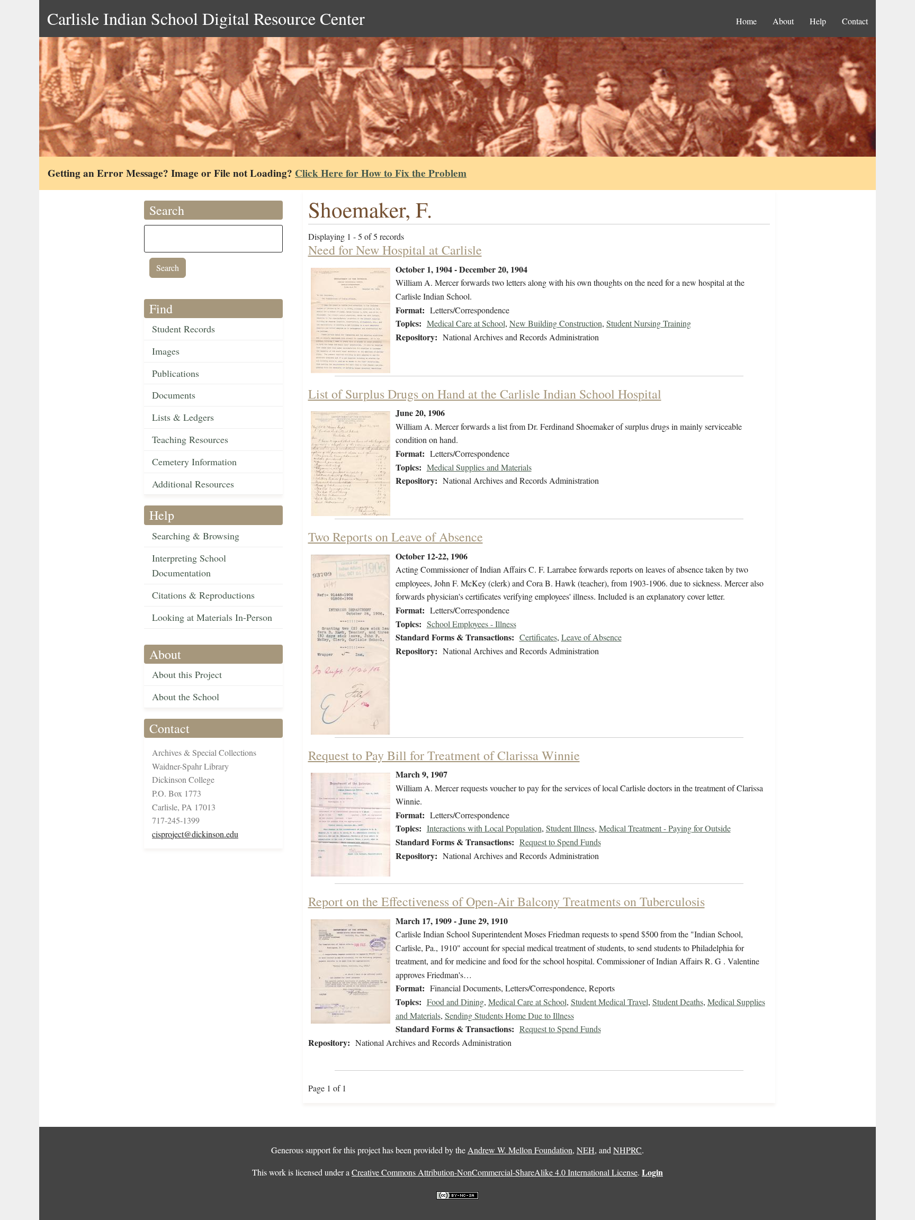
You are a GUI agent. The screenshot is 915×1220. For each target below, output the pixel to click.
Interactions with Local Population (484, 828)
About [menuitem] (783, 21)
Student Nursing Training (648, 323)
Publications (175, 373)
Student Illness (570, 828)
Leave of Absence (591, 637)
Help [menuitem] (818, 21)
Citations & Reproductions (203, 595)
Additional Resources (193, 483)
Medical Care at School (466, 323)
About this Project (187, 674)
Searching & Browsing (195, 535)
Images (166, 351)
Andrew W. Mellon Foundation (520, 1149)
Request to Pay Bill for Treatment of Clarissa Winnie (444, 755)
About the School (185, 696)
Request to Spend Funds (560, 841)
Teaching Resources (190, 439)
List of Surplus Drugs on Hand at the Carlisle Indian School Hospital (484, 393)
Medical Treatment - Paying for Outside (665, 828)
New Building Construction (555, 323)
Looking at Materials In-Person (212, 617)
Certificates (538, 637)
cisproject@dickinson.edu (195, 833)
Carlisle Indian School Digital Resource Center (206, 18)
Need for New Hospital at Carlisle (395, 249)
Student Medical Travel (609, 1001)
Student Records (183, 328)
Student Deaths (677, 1001)
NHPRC (627, 1149)
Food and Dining (455, 1001)
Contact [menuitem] (855, 21)
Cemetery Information (194, 461)
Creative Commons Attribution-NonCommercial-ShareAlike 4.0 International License (495, 1172)
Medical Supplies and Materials (479, 467)
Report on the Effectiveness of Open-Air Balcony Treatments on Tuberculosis (506, 901)
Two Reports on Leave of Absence (395, 536)
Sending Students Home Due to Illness (509, 1015)
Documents (173, 394)
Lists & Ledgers (183, 417)
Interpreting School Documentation (189, 566)
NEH (586, 1149)
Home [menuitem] (746, 21)
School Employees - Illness (471, 623)
